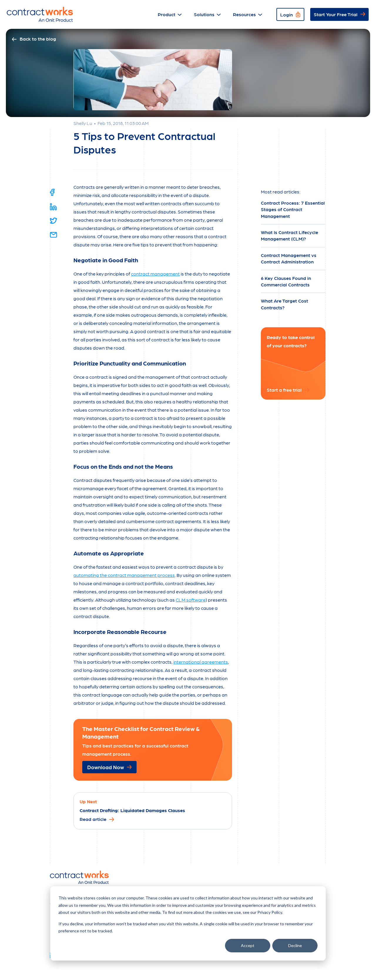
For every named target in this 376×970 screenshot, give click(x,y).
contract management (155, 273)
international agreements (200, 662)
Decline (295, 945)
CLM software (191, 599)
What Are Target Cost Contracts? (284, 304)
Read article (93, 819)
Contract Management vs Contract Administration (288, 258)
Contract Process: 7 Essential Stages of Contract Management (293, 209)
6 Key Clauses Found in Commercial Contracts (286, 281)
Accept (247, 945)
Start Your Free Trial (335, 14)
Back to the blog (38, 38)
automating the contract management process (124, 575)
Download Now (105, 767)
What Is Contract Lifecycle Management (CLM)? (289, 235)
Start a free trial (284, 389)
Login (286, 14)
